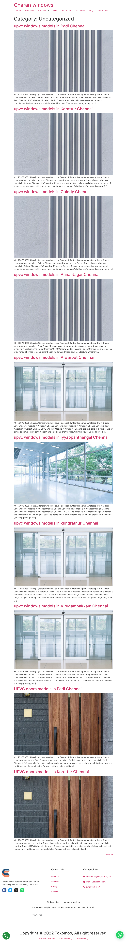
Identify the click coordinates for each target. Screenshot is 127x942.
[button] (120, 935)
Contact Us (102, 10)
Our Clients (80, 10)
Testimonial (66, 10)
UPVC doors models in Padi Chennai (48, 688)
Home (18, 10)
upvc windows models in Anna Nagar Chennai (56, 274)
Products (42, 10)
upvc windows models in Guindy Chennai (52, 191)
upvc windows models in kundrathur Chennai (56, 523)
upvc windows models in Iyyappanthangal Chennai (61, 437)
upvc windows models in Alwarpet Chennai (54, 357)
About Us (29, 10)
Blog (91, 10)
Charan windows (33, 5)
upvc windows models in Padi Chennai (49, 26)
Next (109, 854)
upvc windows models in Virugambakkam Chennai (61, 606)
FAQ (55, 10)
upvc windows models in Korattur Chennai (53, 108)
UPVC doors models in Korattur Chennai (51, 771)
